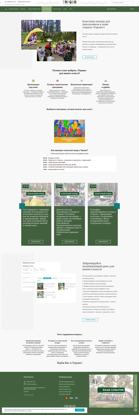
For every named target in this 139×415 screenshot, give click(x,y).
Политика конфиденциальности (66, 381)
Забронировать (111, 9)
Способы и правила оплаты (65, 391)
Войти (132, 9)
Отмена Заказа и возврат (65, 394)
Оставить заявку (90, 319)
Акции (65, 9)
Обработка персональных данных (67, 384)
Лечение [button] (22, 9)
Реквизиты (26, 391)
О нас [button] (70, 9)
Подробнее (29, 410)
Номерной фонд (13, 9)
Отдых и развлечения (34, 9)
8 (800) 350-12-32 (11, 1)
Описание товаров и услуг (65, 389)
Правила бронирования (64, 386)
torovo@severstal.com (25, 1)
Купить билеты (89, 57)
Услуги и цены (57, 9)
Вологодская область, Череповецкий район (14, 4)
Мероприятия (47, 9)
